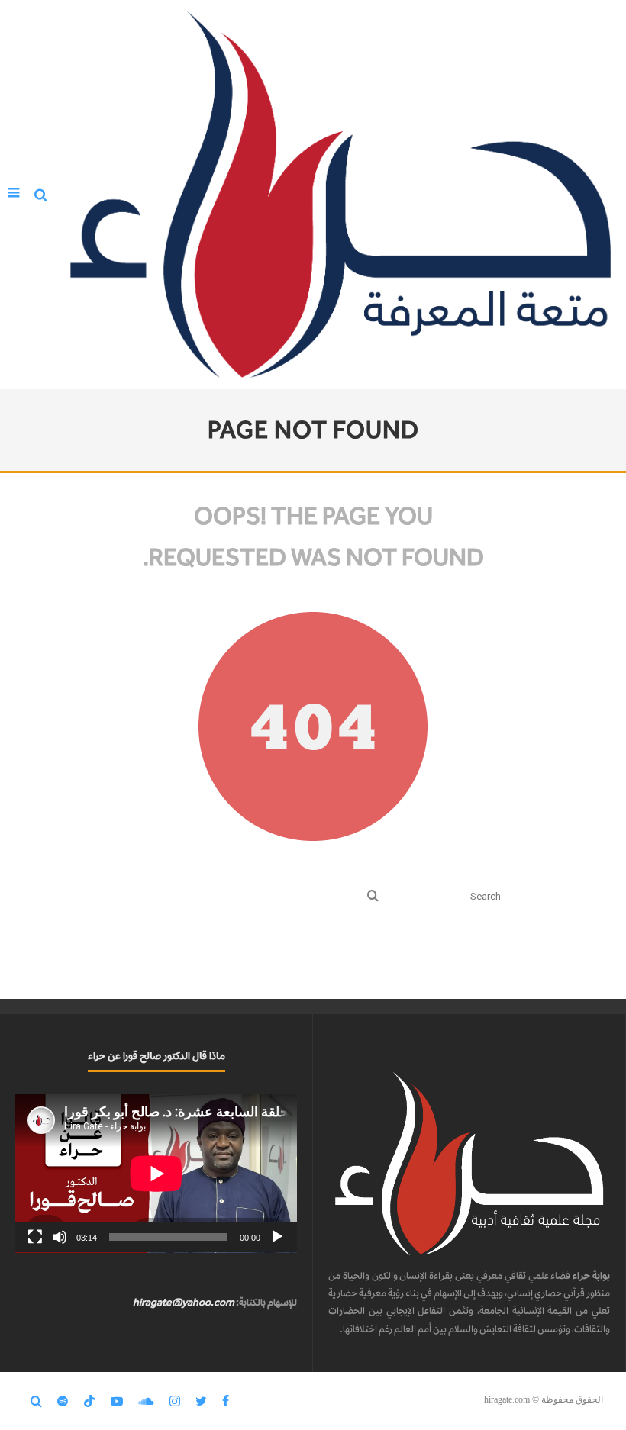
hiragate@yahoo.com (183, 1302)
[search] (373, 897)
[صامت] (59, 1237)
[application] (156, 1173)
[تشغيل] (277, 1237)
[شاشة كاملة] (35, 1237)
